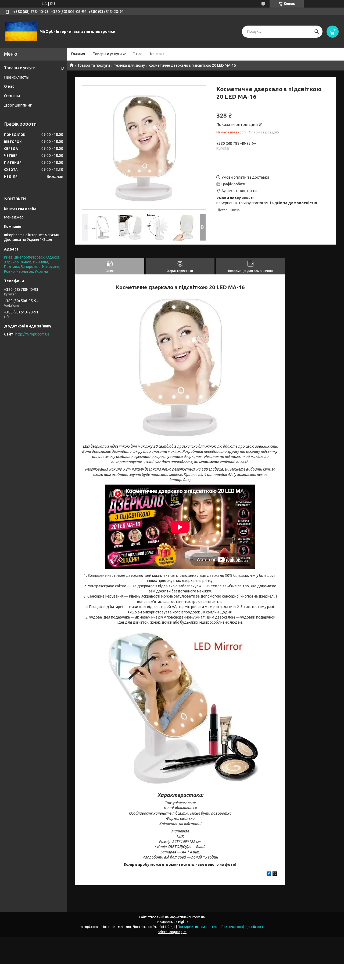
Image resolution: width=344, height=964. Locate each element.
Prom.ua (198, 917)
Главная (78, 54)
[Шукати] (316, 32)
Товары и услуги (107, 54)
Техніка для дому (129, 65)
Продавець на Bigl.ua (172, 922)
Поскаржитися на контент (198, 926)
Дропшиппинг (18, 105)
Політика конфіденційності (242, 926)
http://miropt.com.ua (32, 334)
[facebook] (269, 874)
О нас (137, 54)
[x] (275, 874)
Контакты (158, 54)
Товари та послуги (93, 65)
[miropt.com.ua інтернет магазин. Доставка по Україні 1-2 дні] (21, 31)
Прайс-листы (16, 77)
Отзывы (12, 95)
